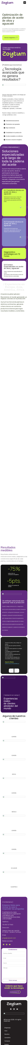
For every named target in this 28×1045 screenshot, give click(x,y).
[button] (24, 2)
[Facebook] (3, 944)
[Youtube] (9, 944)
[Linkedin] (6, 944)
